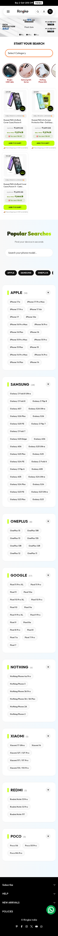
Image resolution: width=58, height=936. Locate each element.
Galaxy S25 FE (17, 423)
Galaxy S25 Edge (18, 439)
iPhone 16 (34, 332)
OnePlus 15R (33, 530)
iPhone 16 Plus (16, 332)
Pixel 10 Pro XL (17, 599)
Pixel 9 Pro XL (16, 614)
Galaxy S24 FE (17, 461)
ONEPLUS (43, 272)
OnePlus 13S (33, 538)
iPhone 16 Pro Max (18, 324)
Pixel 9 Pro (35, 614)
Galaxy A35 (15, 476)
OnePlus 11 (32, 553)
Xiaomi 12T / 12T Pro (19, 753)
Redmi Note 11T (17, 814)
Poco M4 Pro (16, 853)
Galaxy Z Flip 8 (39, 401)
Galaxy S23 (38, 499)
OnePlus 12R (34, 545)
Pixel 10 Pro (36, 599)
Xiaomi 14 (36, 745)
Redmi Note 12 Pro (19, 806)
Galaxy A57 (15, 408)
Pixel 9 (13, 622)
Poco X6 (14, 845)
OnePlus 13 (15, 538)
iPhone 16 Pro (40, 324)
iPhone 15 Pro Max (18, 339)
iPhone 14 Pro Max (18, 354)
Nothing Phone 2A (18, 706)
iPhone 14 (34, 362)
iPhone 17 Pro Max (36, 302)
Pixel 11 (13, 592)
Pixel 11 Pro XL (17, 584)
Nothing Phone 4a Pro (20, 676)
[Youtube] (36, 926)
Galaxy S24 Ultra (36, 476)
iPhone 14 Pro (40, 354)
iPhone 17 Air (36, 309)
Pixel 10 (13, 607)
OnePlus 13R (15, 545)
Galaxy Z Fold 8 (17, 401)
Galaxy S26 (38, 416)
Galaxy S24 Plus (18, 484)
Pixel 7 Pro (30, 637)
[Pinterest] (16, 926)
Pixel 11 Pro (36, 584)
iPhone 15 (34, 347)
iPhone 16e (31, 317)
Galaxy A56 (15, 446)
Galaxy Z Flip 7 (38, 423)
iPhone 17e (15, 302)
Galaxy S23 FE (17, 492)
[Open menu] (8, 11)
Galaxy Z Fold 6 (39, 461)
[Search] (37, 11)
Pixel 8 (30, 630)
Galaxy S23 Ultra (39, 492)
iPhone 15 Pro (40, 339)
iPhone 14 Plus (16, 362)
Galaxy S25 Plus (17, 454)
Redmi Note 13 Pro (19, 799)
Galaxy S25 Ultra (36, 446)
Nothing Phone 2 (18, 714)
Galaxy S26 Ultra (36, 408)
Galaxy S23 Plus (17, 499)
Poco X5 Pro (31, 845)
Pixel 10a (28, 592)
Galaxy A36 (39, 439)
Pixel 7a (14, 637)
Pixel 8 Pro (15, 630)
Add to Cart (15, 143)
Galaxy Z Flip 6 (17, 469)
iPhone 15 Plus (16, 347)
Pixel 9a (28, 607)
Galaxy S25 (38, 454)
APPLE (10, 272)
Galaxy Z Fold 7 (17, 431)
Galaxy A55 (37, 469)
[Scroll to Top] (52, 920)
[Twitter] (31, 926)
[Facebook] (21, 926)
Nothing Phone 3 (17, 684)
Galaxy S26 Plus (18, 416)
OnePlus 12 (15, 553)
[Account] (44, 11)
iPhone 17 (14, 317)
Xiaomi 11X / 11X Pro (19, 768)
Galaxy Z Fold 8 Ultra (20, 393)
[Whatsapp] (41, 926)
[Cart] (50, 11)
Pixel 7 (13, 645)
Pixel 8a (27, 622)
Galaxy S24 (38, 484)
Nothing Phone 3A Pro (20, 691)
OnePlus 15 (15, 530)
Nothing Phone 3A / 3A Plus (22, 699)
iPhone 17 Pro (16, 309)
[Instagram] (26, 926)
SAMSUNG (26, 272)
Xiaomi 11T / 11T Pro (19, 760)
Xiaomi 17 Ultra (17, 745)
